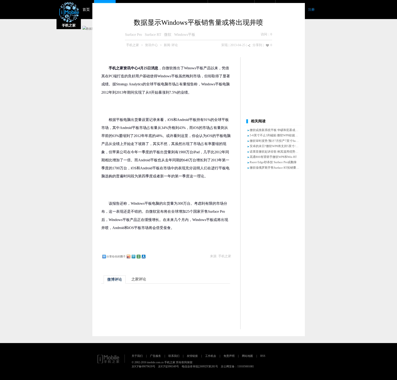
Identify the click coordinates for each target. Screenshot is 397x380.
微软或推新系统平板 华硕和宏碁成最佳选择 (278, 130)
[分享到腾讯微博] (133, 256)
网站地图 (247, 356)
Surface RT (153, 34)
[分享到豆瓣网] (138, 256)
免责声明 (229, 356)
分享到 (257, 45)
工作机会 (210, 356)
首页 (86, 9)
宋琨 (224, 45)
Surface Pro (133, 34)
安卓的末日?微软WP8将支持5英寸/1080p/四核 (280, 146)
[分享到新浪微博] (128, 256)
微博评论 (114, 279)
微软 (167, 34)
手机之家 (132, 45)
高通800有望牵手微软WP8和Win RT (273, 157)
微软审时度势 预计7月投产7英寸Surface (276, 140)
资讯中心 (151, 45)
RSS (262, 356)
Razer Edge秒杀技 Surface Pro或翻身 (273, 162)
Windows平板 (184, 34)
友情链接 (192, 356)
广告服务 (155, 356)
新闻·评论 (171, 45)
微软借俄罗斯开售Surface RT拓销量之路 (276, 167)
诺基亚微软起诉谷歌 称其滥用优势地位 (275, 151)
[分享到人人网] (143, 256)
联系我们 (173, 356)
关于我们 (137, 356)
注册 (311, 9)
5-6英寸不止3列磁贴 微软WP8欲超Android (277, 135)
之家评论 (138, 279)
